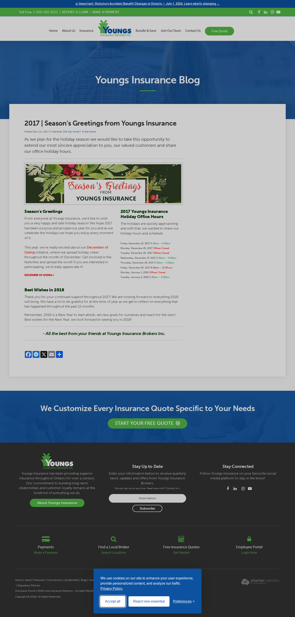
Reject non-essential (149, 601)
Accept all (112, 601)
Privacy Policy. (111, 588)
